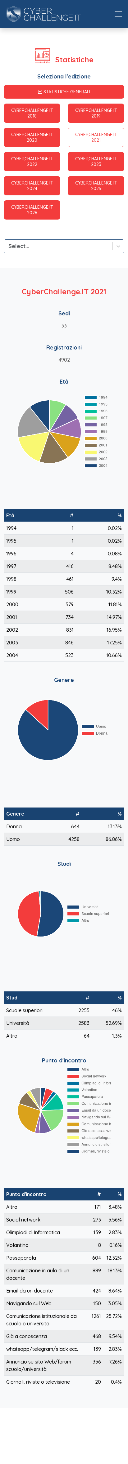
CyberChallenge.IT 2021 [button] (96, 137)
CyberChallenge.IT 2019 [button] (96, 113)
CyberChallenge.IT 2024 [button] (32, 185)
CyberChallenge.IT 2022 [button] (32, 161)
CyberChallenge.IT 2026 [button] (32, 210)
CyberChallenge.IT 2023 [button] (96, 161)
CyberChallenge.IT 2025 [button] (96, 185)
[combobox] (9, 246)
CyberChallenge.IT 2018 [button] (32, 113)
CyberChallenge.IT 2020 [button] (32, 137)
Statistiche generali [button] (66, 92)
